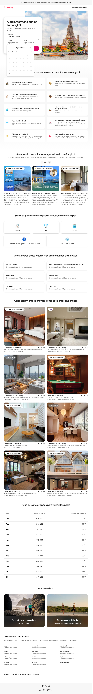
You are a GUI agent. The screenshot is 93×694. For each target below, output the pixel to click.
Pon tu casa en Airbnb (79, 8)
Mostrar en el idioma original (62, 2)
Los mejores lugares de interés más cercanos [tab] (53, 640)
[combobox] (22, 36)
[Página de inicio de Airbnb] (8, 8)
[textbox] (14, 43)
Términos (49, 691)
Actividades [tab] (73, 640)
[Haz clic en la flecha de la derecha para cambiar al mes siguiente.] (30, 47)
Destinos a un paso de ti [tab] (11, 640)
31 (9, 74)
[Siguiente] (49, 162)
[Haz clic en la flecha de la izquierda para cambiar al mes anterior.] (9, 47)
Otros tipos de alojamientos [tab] (29, 640)
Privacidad (42, 691)
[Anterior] (42, 162)
